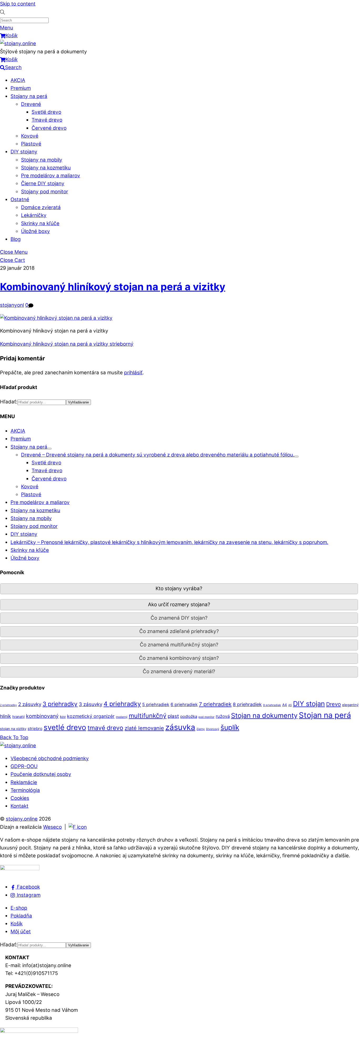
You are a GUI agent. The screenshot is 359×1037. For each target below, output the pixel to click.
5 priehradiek (155, 704)
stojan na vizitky (13, 729)
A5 (290, 705)
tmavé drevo (105, 728)
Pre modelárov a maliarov (50, 176)
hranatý (18, 716)
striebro (35, 728)
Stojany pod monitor (44, 192)
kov (63, 716)
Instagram (28, 895)
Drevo (333, 704)
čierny (201, 729)
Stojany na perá (29, 96)
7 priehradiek (215, 704)
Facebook (28, 887)
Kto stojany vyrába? (179, 588)
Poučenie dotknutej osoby (41, 774)
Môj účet (21, 932)
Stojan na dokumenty (264, 715)
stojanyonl (12, 305)
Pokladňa (21, 916)
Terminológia (25, 790)
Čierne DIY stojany (42, 183)
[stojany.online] (18, 43)
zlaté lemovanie (144, 728)
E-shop (19, 908)
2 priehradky (8, 705)
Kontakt (19, 806)
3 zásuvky (90, 704)
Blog (16, 239)
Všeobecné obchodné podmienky (50, 758)
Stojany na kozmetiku (46, 168)
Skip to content (17, 4)
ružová (223, 716)
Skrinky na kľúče (40, 223)
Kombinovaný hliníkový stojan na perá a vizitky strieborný (67, 344)
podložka (188, 716)
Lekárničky (34, 215)
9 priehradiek (272, 705)
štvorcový (212, 729)
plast (173, 716)
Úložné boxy (35, 231)
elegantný (350, 705)
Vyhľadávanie (78, 402)
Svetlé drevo (46, 112)
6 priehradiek (184, 704)
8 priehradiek (247, 704)
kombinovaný (42, 716)
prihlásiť (133, 373)
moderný (121, 717)
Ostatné (20, 199)
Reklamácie (24, 782)
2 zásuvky (29, 704)
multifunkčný (147, 715)
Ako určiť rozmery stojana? (179, 605)
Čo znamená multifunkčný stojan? (179, 645)
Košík (17, 924)
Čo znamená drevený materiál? (179, 671)
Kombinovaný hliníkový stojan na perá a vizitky (112, 287)
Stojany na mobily (41, 160)
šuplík (229, 727)
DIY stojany (24, 152)
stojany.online (22, 819)
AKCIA (18, 80)
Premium (21, 88)
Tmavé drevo (47, 120)
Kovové (29, 136)
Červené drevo (49, 128)
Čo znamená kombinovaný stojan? (179, 658)
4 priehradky (122, 704)
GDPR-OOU (24, 766)
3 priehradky (60, 703)
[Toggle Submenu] (49, 448)
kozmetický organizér (91, 716)
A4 (284, 705)
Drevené (31, 104)
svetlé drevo (65, 727)
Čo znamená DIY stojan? (179, 618)
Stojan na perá (325, 715)
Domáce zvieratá (41, 207)
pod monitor (206, 717)
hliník (5, 716)
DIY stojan (309, 703)
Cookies (20, 798)
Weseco (52, 827)
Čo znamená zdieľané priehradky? (179, 631)
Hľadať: (8, 402)
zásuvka (180, 727)
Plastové (31, 144)
